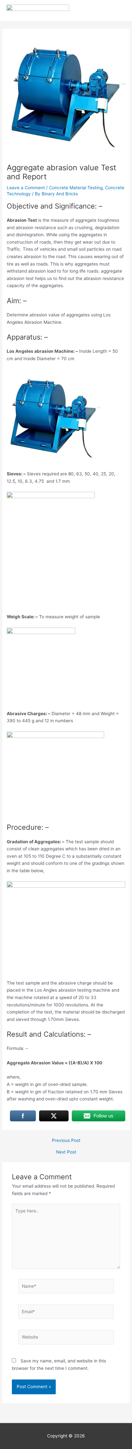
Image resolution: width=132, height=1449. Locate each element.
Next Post (66, 1152)
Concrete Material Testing (76, 187)
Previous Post (66, 1140)
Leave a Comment (26, 187)
